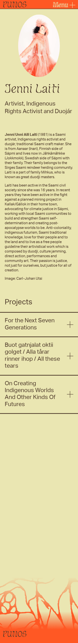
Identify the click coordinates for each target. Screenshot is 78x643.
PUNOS (15, 4)
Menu (61, 4)
